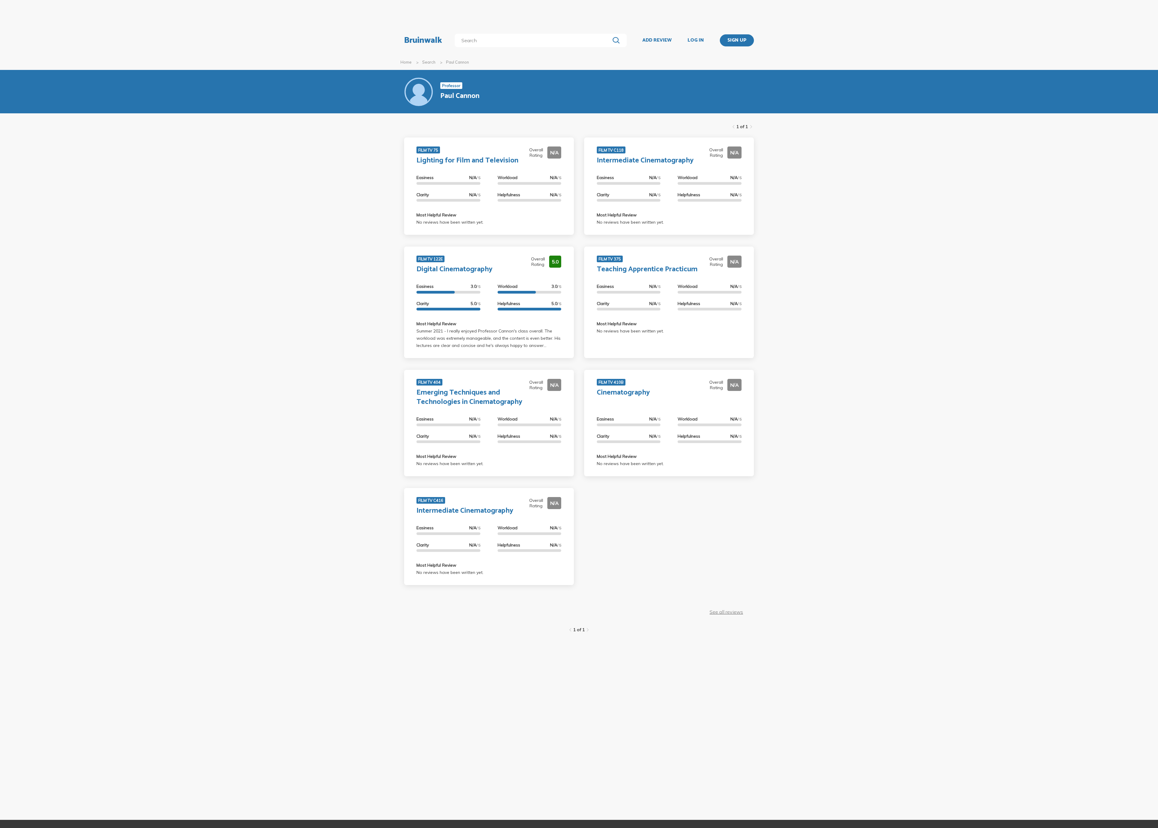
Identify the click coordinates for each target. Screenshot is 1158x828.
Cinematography (623, 392)
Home (406, 62)
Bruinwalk (423, 40)
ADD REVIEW (657, 40)
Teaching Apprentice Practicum (647, 269)
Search (428, 62)
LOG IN (696, 40)
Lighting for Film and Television (467, 160)
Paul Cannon (457, 62)
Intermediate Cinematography (645, 160)
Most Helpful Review (436, 215)
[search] (533, 40)
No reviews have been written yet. (449, 222)
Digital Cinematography (454, 269)
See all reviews (726, 612)
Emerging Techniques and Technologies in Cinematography (469, 397)
